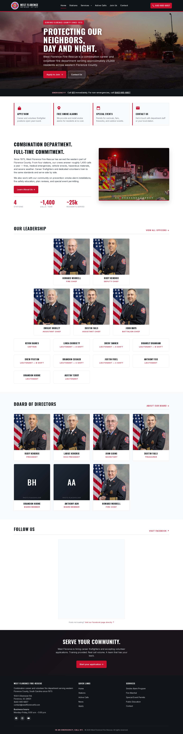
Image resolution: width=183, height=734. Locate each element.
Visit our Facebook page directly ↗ (99, 622)
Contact (124, 5)
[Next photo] (165, 174)
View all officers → (157, 230)
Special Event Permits (135, 697)
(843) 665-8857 (122, 92)
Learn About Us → (26, 189)
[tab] (115, 198)
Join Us (113, 5)
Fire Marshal (131, 693)
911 (73, 92)
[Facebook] (16, 718)
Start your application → (91, 664)
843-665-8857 (162, 5)
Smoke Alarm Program (136, 688)
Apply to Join (53, 74)
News (81, 702)
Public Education (133, 702)
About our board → (158, 406)
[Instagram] (22, 718)
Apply (81, 706)
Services (85, 5)
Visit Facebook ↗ (159, 531)
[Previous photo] (102, 174)
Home (63, 5)
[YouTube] (28, 718)
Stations (73, 5)
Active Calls (101, 5)
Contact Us (76, 74)
